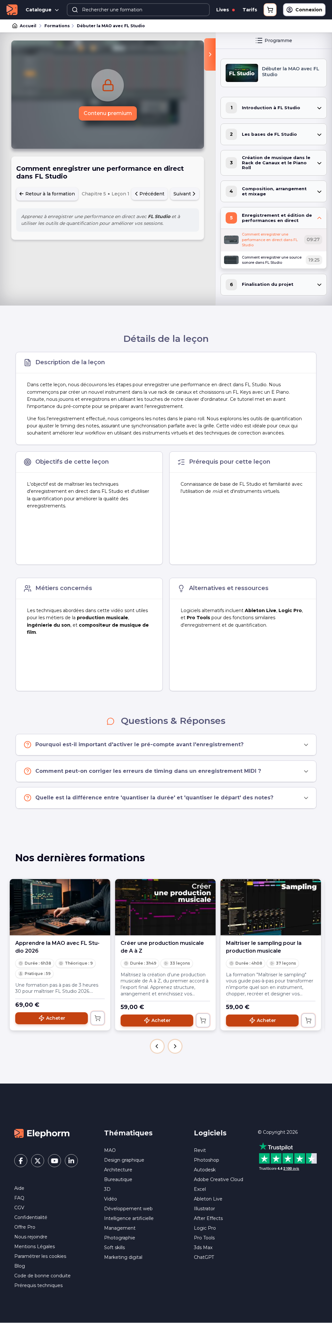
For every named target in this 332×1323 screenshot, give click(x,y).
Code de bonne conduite (42, 1276)
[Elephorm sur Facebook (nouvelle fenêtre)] (20, 1160)
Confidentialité (30, 1217)
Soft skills (114, 1247)
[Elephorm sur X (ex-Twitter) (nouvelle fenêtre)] (37, 1160)
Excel (200, 1189)
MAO (110, 1150)
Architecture (118, 1170)
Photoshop (206, 1160)
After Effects (208, 1218)
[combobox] (138, 9)
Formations (57, 25)
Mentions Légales (34, 1246)
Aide (19, 1188)
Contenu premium (108, 113)
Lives (223, 10)
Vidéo (110, 1199)
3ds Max (203, 1247)
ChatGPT (204, 1257)
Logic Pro (205, 1228)
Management (120, 1228)
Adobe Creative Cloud (218, 1179)
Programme (278, 40)
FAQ (19, 1198)
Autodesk (205, 1170)
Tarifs (250, 10)
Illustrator (204, 1209)
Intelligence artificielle (129, 1218)
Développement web (128, 1209)
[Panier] (270, 9)
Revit (200, 1150)
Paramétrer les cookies (40, 1256)
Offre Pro (24, 1227)
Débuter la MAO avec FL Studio (111, 25)
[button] (157, 1046)
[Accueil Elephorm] (41, 1133)
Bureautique (118, 1179)
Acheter (55, 1018)
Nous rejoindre (30, 1237)
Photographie (119, 1238)
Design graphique (124, 1160)
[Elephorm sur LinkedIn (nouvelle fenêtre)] (71, 1160)
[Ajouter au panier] (97, 1018)
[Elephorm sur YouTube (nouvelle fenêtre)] (54, 1160)
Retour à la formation (49, 194)
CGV (19, 1208)
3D (107, 1189)
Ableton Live (208, 1199)
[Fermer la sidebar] (210, 54)
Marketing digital (123, 1257)
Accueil (28, 25)
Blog (19, 1266)
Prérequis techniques (38, 1285)
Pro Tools (204, 1238)
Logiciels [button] (210, 1133)
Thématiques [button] (128, 1133)
